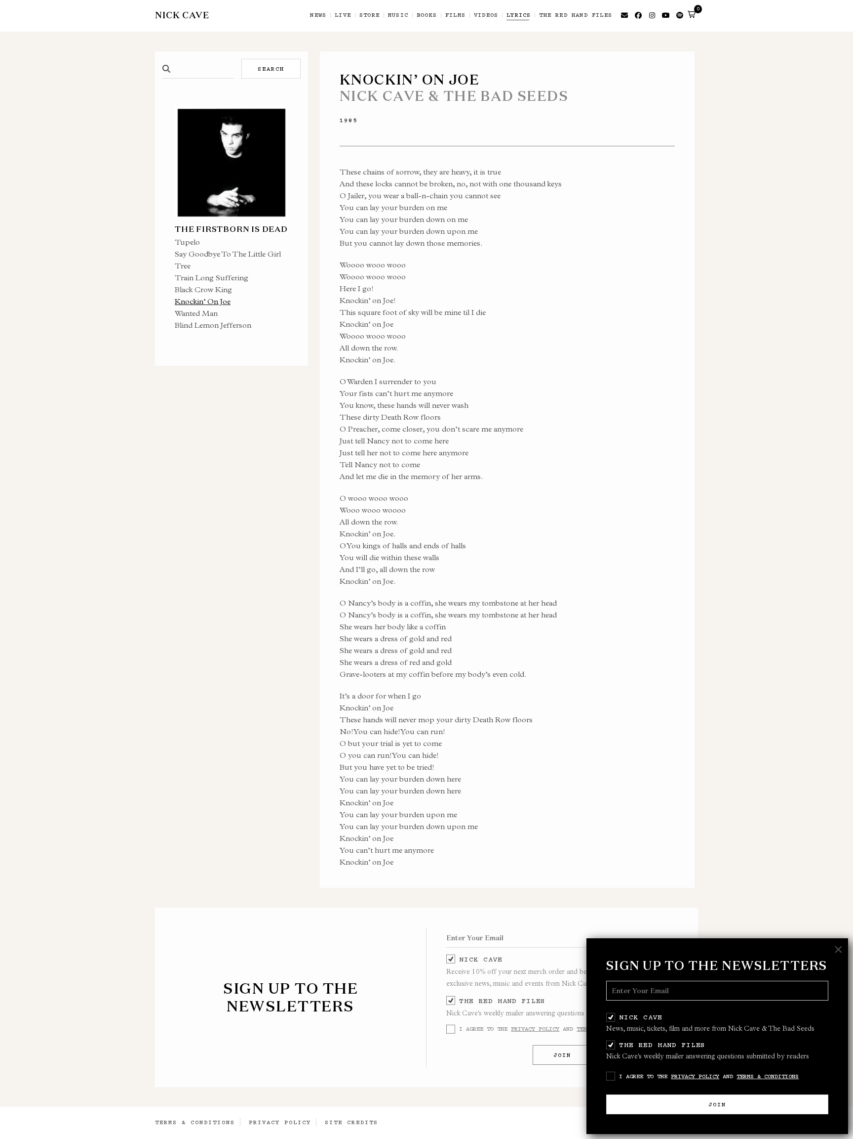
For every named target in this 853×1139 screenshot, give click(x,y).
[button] (691, 14)
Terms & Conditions (768, 1076)
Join (717, 1104)
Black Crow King (203, 289)
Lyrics (518, 15)
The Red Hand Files (662, 1044)
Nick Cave (640, 1016)
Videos (486, 15)
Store (369, 15)
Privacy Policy (695, 1076)
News (318, 15)
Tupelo (187, 242)
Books (427, 15)
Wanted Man (196, 313)
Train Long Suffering (211, 277)
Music (398, 15)
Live (343, 15)
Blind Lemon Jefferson (213, 325)
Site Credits (351, 1122)
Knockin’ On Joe (203, 301)
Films (455, 15)
